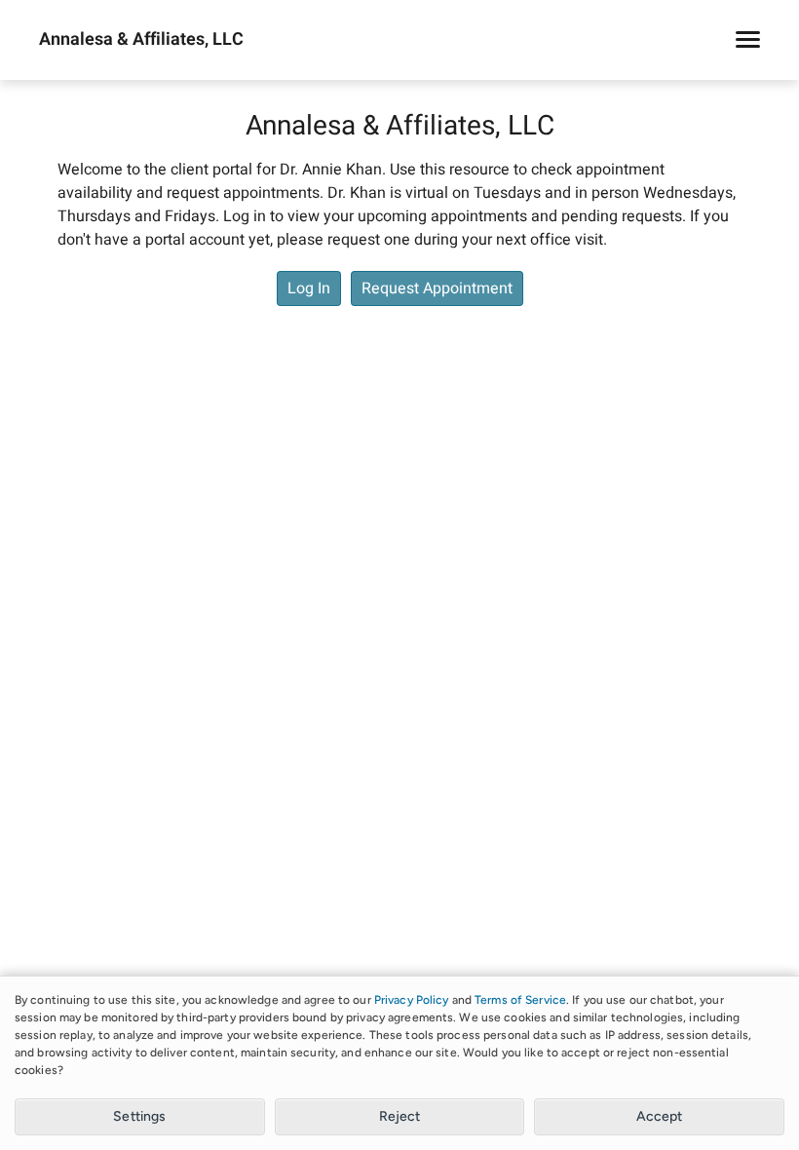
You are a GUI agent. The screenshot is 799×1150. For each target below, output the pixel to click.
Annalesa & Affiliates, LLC (141, 40)
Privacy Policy (411, 1000)
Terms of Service (520, 1000)
